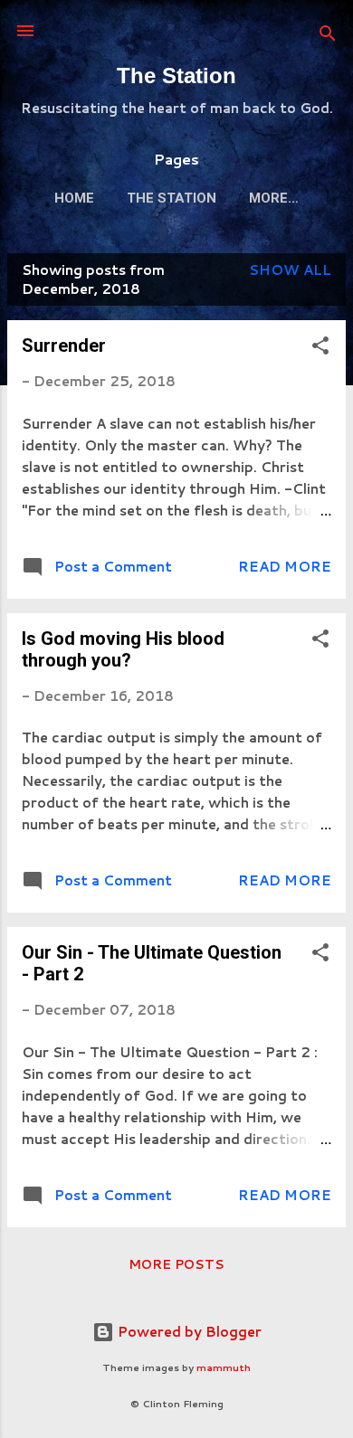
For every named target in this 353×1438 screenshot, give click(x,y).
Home (74, 198)
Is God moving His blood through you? (123, 649)
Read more (284, 566)
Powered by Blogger (188, 1331)
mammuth (223, 1367)
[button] (320, 349)
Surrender (64, 345)
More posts (176, 1264)
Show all (290, 269)
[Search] (328, 36)
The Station (176, 75)
